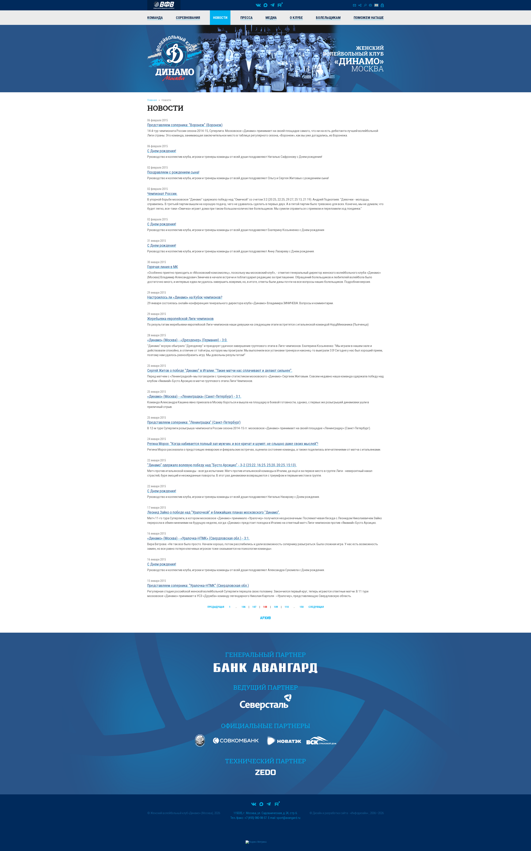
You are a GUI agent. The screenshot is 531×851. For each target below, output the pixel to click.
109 (276, 606)
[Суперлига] (163, 5)
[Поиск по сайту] (365, 5)
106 (243, 606)
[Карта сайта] (359, 5)
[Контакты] (354, 5)
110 (287, 606)
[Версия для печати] (370, 5)
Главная (152, 100)
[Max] (265, 5)
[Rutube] (280, 5)
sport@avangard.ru (288, 818)
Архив (265, 618)
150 (301, 606)
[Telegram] (272, 5)
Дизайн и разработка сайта (330, 813)
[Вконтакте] (258, 5)
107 (254, 606)
